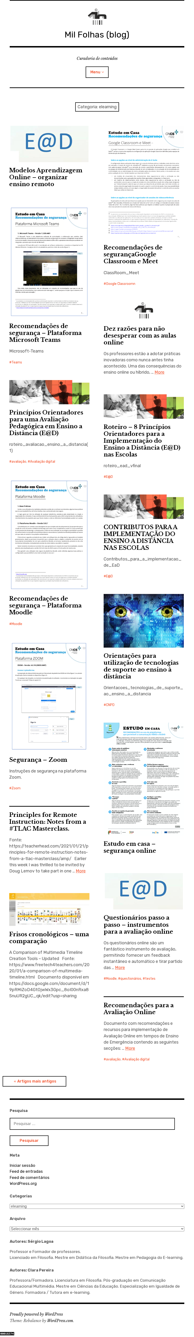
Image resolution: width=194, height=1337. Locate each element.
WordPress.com (60, 1320)
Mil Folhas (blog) (97, 34)
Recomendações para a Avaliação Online (139, 1009)
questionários (130, 979)
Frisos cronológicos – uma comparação (49, 938)
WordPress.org (23, 1183)
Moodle (17, 624)
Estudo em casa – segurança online (130, 847)
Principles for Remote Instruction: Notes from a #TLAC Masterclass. (47, 821)
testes (150, 979)
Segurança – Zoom (38, 759)
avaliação (19, 462)
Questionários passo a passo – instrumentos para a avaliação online (138, 924)
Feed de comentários (29, 1177)
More (159, 372)
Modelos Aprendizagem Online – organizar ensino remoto (45, 177)
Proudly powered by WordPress (36, 1314)
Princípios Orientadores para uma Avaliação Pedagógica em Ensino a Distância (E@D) (46, 423)
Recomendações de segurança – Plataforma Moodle (45, 605)
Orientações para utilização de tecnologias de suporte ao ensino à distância (141, 666)
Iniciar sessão (22, 1165)
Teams (17, 362)
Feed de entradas (26, 1171)
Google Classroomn (120, 284)
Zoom (16, 788)
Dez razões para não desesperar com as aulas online (140, 335)
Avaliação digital (42, 462)
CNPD (110, 705)
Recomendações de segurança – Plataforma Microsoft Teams (45, 333)
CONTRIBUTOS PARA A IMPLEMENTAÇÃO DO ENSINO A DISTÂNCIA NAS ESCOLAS (140, 537)
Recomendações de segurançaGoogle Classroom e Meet (133, 254)
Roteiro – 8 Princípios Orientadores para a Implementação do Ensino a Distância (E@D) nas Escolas (142, 441)
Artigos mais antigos (36, 1081)
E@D (109, 477)
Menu (95, 72)
